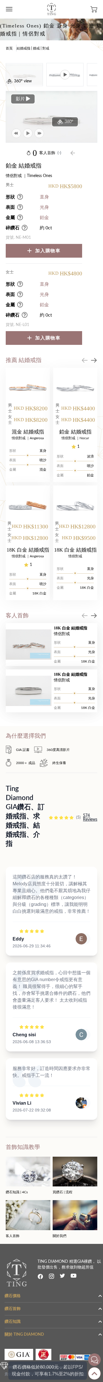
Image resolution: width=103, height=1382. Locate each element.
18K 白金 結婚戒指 (28, 550)
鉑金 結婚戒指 (75, 432)
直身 (44, 197)
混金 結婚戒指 (28, 432)
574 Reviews (90, 818)
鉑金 (44, 217)
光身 (44, 207)
